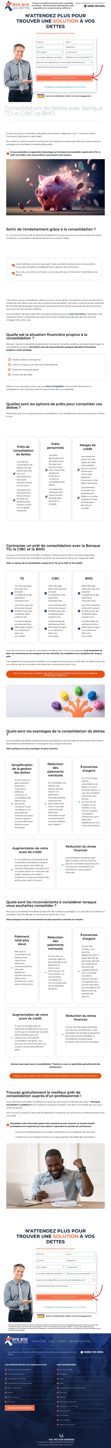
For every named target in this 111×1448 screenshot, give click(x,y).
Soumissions (39, 1341)
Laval (62, 1379)
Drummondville (66, 1369)
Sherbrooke (64, 1415)
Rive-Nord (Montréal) (68, 1402)
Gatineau (63, 1374)
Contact (61, 1341)
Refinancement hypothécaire (19, 1369)
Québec (63, 1397)
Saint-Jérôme (65, 1411)
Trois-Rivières (65, 1420)
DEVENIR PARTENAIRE (20, 1408)
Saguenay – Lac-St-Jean (69, 1406)
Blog (51, 1341)
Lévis (61, 1383)
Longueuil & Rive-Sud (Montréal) (72, 1388)
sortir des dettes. (77, 314)
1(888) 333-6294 (96, 6)
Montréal (63, 1393)
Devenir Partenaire (80, 1341)
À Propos (11, 1402)
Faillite (10, 1393)
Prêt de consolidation (16, 1374)
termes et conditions (79, 87)
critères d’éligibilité (54, 386)
